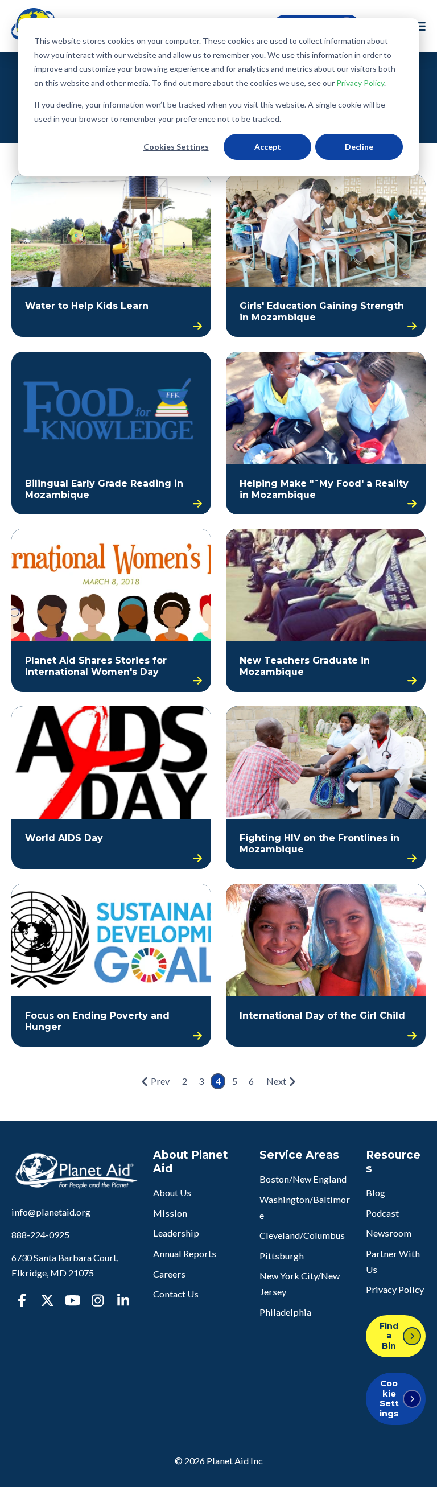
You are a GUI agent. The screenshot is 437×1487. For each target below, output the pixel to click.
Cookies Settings (176, 146)
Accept (267, 146)
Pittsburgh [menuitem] (281, 1255)
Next (276, 1081)
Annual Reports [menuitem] (184, 1253)
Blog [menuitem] (375, 1192)
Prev (160, 1081)
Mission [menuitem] (170, 1213)
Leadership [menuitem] (176, 1233)
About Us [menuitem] (172, 1192)
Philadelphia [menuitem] (285, 1312)
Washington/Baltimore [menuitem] (304, 1207)
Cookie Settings (389, 1398)
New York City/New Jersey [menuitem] (299, 1283)
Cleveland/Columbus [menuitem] (302, 1235)
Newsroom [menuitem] (388, 1233)
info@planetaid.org (50, 1211)
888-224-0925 (40, 1234)
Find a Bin (389, 1336)
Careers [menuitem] (169, 1273)
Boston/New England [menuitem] (303, 1178)
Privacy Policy (360, 83)
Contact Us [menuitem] (176, 1293)
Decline (359, 146)
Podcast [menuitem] (382, 1213)
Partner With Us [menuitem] (393, 1261)
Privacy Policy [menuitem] (395, 1289)
